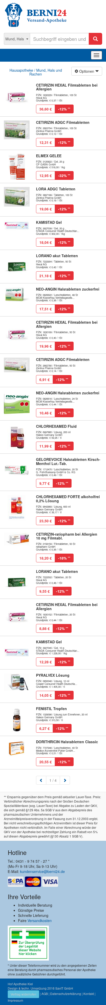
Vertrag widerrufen (23, 994)
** (64, 108)
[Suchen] (95, 39)
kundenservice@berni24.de (42, 871)
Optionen (86, 71)
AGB (44, 993)
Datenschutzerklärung (65, 993)
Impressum (15, 1000)
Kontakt (88, 993)
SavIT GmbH (64, 988)
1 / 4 (54, 780)
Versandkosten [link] (40, 920)
